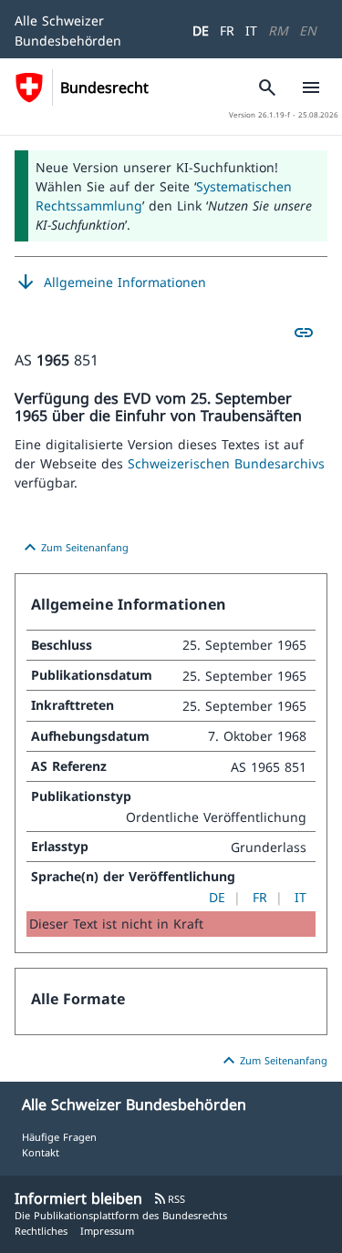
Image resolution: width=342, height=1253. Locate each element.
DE (200, 30)
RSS (169, 1199)
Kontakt (40, 1152)
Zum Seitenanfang (74, 548)
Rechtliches (41, 1231)
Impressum (107, 1231)
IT (251, 30)
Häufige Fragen (59, 1137)
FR (227, 30)
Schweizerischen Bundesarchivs (226, 463)
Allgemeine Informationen (110, 282)
